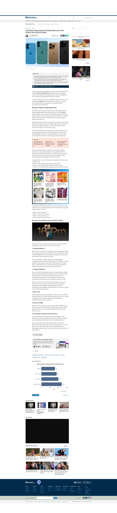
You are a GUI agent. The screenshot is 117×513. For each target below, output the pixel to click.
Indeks (86, 487)
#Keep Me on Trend (49, 355)
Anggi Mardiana (34, 35)
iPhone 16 (42, 101)
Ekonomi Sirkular (58, 489)
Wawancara (72, 490)
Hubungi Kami (65, 501)
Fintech (44, 24)
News (79, 487)
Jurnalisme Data (54, 20)
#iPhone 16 (57, 355)
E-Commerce (39, 24)
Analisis (64, 489)
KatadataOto (87, 493)
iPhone (64, 112)
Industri (27, 489)
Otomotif (69, 20)
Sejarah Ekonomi (51, 487)
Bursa (34, 490)
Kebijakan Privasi (53, 501)
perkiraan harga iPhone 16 (43, 93)
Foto (78, 491)
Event (86, 492)
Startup (48, 24)
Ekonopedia (41, 20)
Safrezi (36, 351)
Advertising (35, 501)
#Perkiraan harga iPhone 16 (38, 355)
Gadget (52, 24)
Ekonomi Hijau (47, 20)
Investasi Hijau (58, 490)
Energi (27, 491)
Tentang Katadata (29, 501)
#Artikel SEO (43, 357)
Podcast (76, 20)
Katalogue (79, 490)
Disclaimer (59, 501)
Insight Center (88, 490)
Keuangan (35, 489)
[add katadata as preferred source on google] (50, 334)
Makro (34, 487)
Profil (49, 489)
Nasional (27, 487)
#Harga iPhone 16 (36, 357)
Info (79, 20)
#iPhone (62, 355)
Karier (39, 501)
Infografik (64, 487)
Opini (71, 489)
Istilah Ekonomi (50, 490)
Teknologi (57, 24)
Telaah (71, 487)
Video (72, 20)
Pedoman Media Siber (45, 501)
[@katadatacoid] (90, 497)
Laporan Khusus (73, 491)
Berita (28, 20)
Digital (36, 20)
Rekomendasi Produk (37, 170)
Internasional (28, 490)
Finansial (32, 20)
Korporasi (35, 491)
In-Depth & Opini (62, 20)
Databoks (87, 491)
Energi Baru (57, 487)
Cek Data (64, 490)
